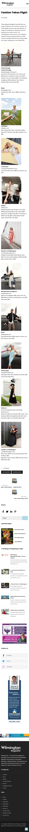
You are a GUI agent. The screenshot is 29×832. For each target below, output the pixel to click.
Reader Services (7, 813)
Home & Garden (7, 781)
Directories (5, 804)
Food (4, 777)
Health (4, 779)
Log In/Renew (18, 541)
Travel (4, 788)
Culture (5, 774)
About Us (5, 808)
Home (4, 797)
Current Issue (6, 524)
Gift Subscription (19, 537)
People (4, 783)
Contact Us (6, 815)
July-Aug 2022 (6, 472)
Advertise (5, 806)
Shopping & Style (17, 472)
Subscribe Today (19, 529)
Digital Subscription (20, 533)
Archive (5, 799)
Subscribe (5, 801)
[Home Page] (8, 1)
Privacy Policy (6, 810)
